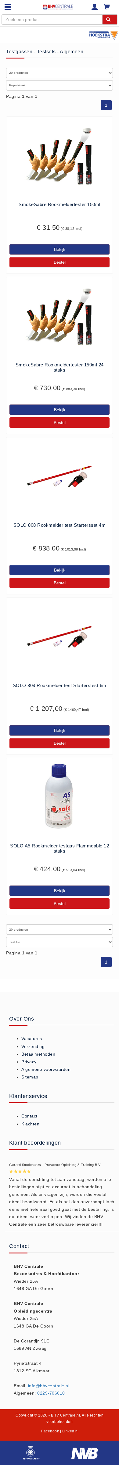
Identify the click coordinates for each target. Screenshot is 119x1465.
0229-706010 (51, 1393)
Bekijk (59, 249)
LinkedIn (70, 1431)
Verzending (33, 1046)
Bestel (60, 262)
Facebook (50, 1431)
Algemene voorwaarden (45, 1069)
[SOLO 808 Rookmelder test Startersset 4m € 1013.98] (59, 475)
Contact (29, 1116)
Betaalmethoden (38, 1054)
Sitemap (29, 1077)
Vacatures (31, 1038)
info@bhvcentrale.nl (49, 1385)
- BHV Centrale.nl (64, 1415)
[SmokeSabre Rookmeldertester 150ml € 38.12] (59, 155)
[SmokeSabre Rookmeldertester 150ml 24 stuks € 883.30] (59, 315)
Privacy (29, 1061)
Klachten (30, 1123)
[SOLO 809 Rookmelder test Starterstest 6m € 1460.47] (59, 636)
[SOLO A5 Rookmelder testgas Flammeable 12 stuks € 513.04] (59, 796)
